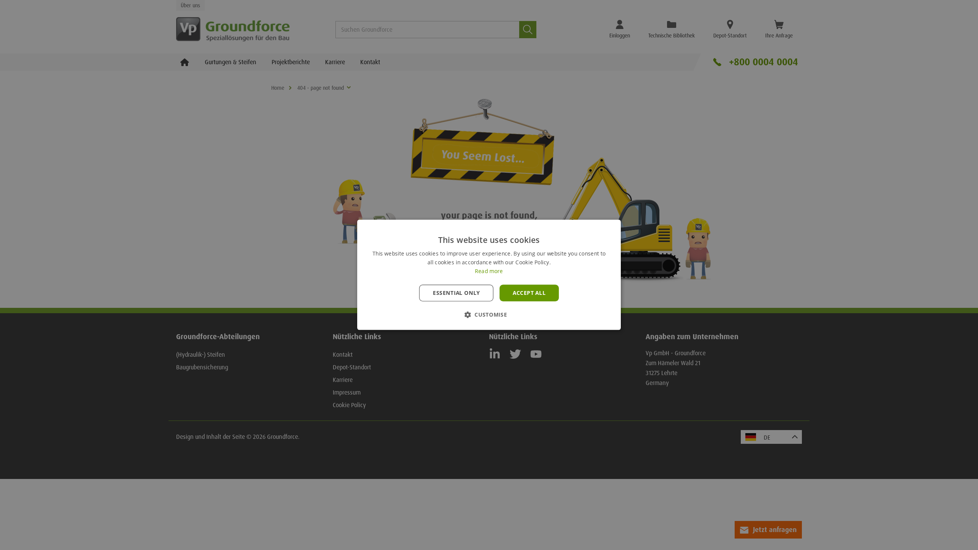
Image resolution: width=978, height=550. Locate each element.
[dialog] (489, 275)
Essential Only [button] (456, 293)
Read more (489, 271)
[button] (489, 315)
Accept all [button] (529, 293)
